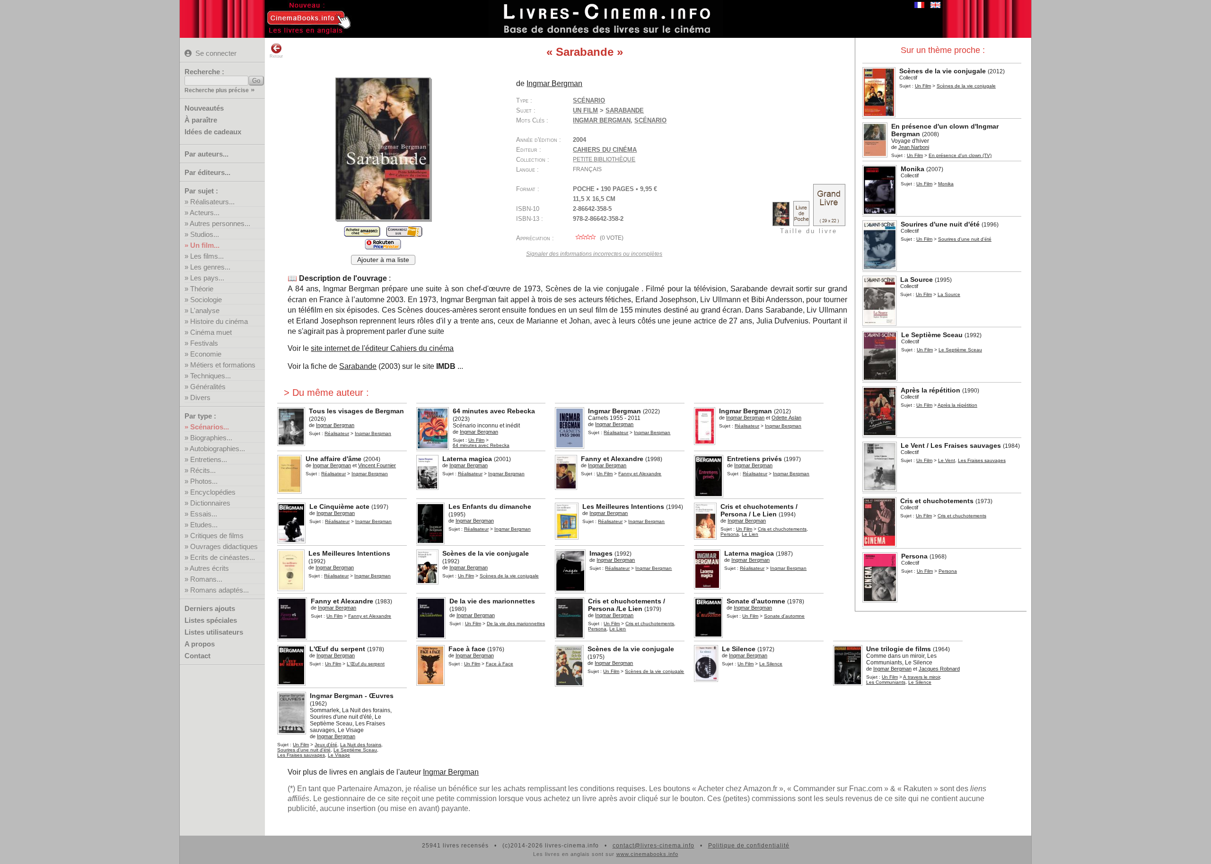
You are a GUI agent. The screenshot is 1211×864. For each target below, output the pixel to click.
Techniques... (210, 376)
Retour (276, 56)
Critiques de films (217, 536)
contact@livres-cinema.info (653, 845)
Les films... (207, 256)
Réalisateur (337, 433)
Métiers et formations (222, 365)
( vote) (610, 238)
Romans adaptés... (219, 590)
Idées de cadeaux (212, 132)
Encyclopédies (213, 492)
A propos (199, 644)
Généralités (208, 387)
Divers (200, 397)
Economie (205, 354)
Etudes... (204, 525)
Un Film (923, 85)
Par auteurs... (206, 154)
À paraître (200, 120)
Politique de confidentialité (749, 845)
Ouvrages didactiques (224, 546)
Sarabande (358, 366)
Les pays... (207, 278)
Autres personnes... (220, 223)
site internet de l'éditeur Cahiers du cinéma (382, 348)
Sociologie (206, 300)
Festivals (204, 343)
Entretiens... (208, 459)
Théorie (201, 289)
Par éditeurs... (207, 172)
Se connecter (216, 53)
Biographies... (211, 438)
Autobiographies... (217, 449)
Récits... (203, 470)
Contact (197, 656)
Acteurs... (204, 213)
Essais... (203, 514)
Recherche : (204, 72)
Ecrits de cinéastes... (222, 557)
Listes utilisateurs (213, 632)
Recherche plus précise (216, 90)
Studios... (204, 234)
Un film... (204, 245)
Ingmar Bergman (602, 120)
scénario (650, 120)
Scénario (589, 100)
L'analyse (204, 310)
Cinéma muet (211, 332)
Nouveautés (204, 108)
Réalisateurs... (212, 202)
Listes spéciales (210, 620)
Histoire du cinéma (219, 321)
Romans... (206, 579)
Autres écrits (209, 568)
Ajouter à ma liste (383, 259)
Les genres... (210, 267)
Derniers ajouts (209, 608)
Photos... (204, 481)
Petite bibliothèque (604, 159)
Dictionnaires (210, 503)
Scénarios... (209, 427)
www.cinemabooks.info (647, 854)
